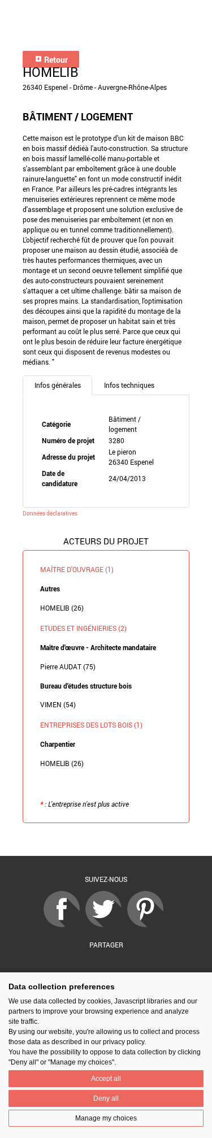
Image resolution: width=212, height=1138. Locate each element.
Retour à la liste (106, 839)
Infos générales (57, 385)
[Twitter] (106, 924)
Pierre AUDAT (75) (68, 666)
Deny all (106, 1098)
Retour (55, 59)
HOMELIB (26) (62, 607)
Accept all (106, 1079)
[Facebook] (64, 924)
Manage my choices (106, 1118)
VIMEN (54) (58, 704)
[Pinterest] (148, 924)
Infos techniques (129, 385)
